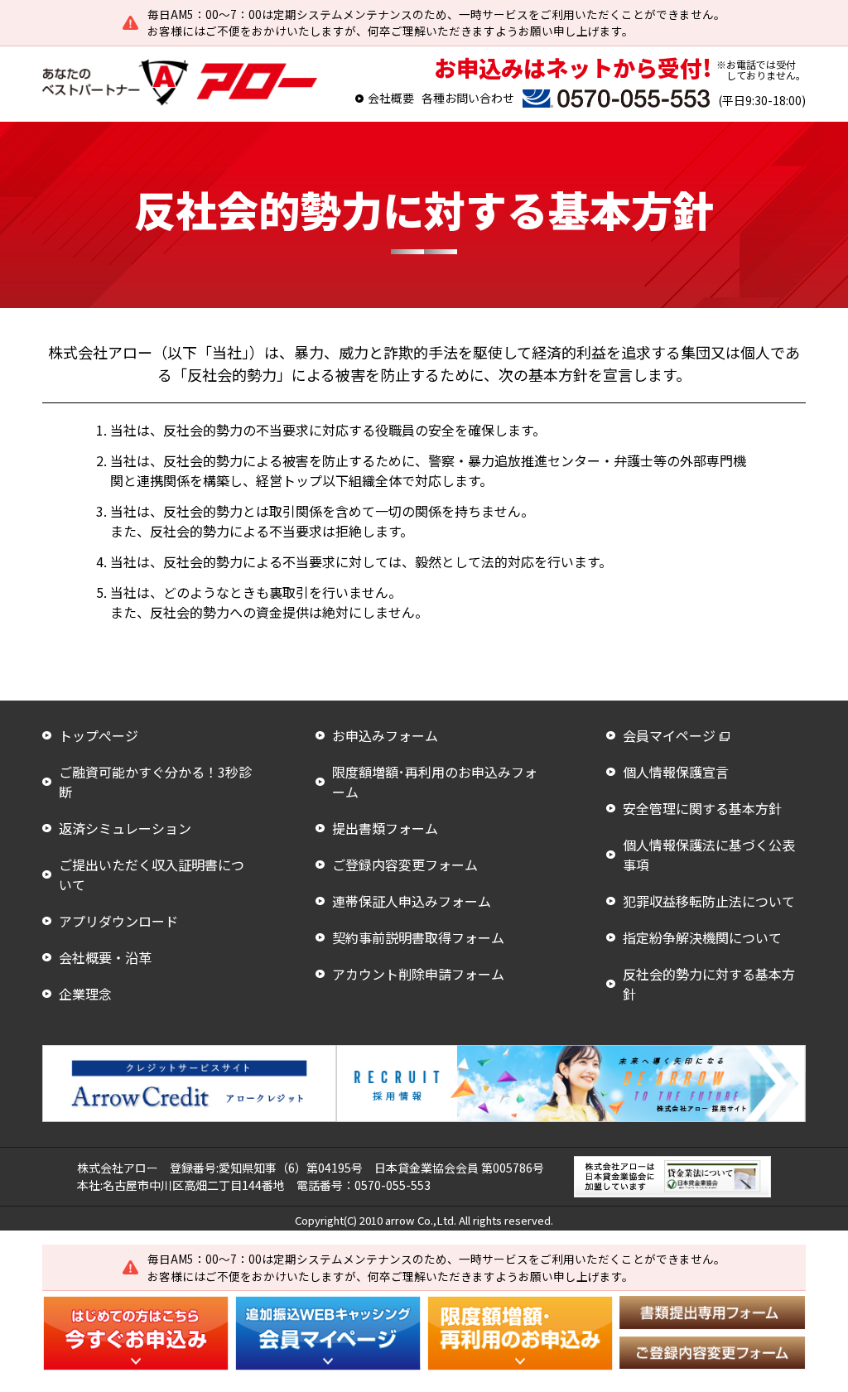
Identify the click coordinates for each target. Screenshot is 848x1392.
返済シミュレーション (125, 828)
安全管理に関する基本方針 (702, 808)
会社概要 (391, 98)
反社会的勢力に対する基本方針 (709, 984)
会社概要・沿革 (105, 957)
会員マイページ (669, 735)
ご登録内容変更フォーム (405, 864)
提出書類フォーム (385, 828)
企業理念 (85, 994)
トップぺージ (98, 735)
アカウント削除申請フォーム (418, 974)
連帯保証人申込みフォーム (411, 901)
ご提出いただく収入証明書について (151, 874)
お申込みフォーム (385, 735)
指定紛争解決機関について (702, 937)
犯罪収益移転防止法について (709, 901)
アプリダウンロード (118, 921)
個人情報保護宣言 (676, 772)
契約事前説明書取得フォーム (418, 937)
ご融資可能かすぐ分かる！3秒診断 (155, 782)
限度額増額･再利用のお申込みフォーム (434, 782)
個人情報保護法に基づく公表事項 (709, 854)
